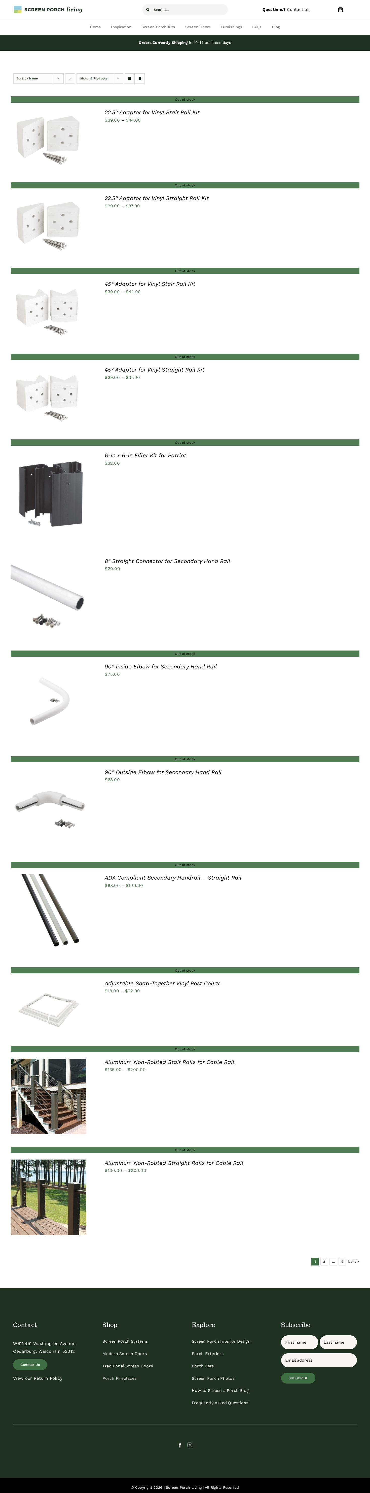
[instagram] (190, 1445)
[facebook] (180, 1445)
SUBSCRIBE (298, 1378)
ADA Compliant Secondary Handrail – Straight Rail (173, 878)
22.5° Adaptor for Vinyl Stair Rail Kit (152, 112)
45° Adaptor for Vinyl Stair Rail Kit (150, 284)
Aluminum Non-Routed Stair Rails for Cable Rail (169, 1062)
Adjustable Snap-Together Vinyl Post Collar (162, 983)
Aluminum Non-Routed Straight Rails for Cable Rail (174, 1163)
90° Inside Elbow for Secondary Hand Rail (161, 666)
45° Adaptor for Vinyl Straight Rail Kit (154, 370)
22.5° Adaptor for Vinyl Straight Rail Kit (157, 198)
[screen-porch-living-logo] (48, 7)
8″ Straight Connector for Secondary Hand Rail (167, 561)
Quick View (48, 140)
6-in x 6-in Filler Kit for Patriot (145, 455)
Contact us (298, 9)
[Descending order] (70, 78)
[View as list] (139, 78)
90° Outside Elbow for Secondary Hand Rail (163, 772)
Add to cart (35, 599)
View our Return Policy (37, 1378)
